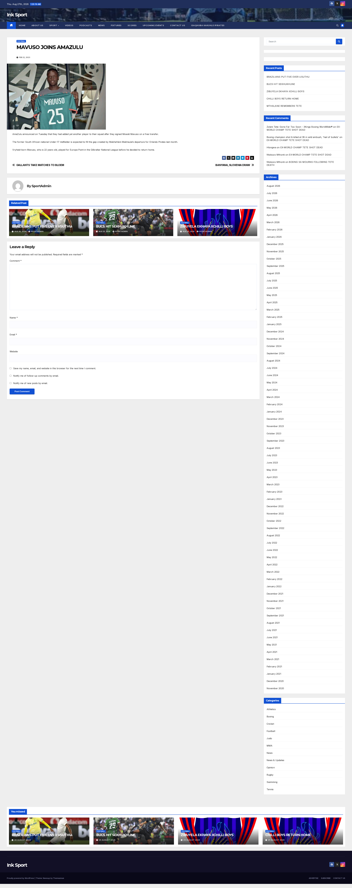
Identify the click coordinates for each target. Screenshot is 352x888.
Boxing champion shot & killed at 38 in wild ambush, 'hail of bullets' (303, 137)
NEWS (101, 25)
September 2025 (275, 266)
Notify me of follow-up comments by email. (36, 375)
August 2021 (273, 622)
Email (13, 334)
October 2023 (274, 433)
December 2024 (275, 331)
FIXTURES (116, 25)
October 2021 (274, 608)
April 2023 (272, 477)
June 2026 (272, 200)
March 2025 (273, 309)
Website (14, 351)
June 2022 (272, 550)
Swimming (272, 782)
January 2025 (274, 324)
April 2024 (272, 389)
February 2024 (275, 404)
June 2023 (272, 462)
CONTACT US (177, 25)
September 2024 (276, 353)
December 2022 (275, 506)
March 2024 (273, 397)
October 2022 (274, 520)
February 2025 (274, 317)
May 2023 (272, 470)
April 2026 (272, 215)
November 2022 (275, 513)
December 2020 (275, 681)
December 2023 (275, 419)
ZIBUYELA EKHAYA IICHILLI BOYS (206, 226)
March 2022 (273, 571)
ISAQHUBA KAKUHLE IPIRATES (208, 25)
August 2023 (273, 448)
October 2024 (274, 346)
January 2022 (274, 586)
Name (14, 317)
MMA (270, 745)
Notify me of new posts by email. (30, 383)
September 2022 (275, 528)
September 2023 (275, 440)
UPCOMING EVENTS (153, 25)
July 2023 (272, 455)
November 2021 (275, 601)
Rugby (270, 774)
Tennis (270, 789)
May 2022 (272, 557)
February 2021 (274, 666)
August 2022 (273, 535)
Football (21, 41)
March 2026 (273, 222)
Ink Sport (17, 15)
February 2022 (274, 579)
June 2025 (272, 287)
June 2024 (272, 375)
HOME (22, 25)
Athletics (271, 709)
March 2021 (273, 659)
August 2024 (273, 360)
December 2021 (275, 593)
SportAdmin (41, 186)
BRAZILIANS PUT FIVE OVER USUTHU (42, 226)
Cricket (270, 723)
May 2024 (272, 382)
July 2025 (272, 280)
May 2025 (272, 295)
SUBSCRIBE (326, 878)
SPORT (53, 25)
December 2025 (275, 244)
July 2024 (272, 368)
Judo (269, 738)
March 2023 (273, 484)
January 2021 (274, 673)
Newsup (46, 878)
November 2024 (275, 338)
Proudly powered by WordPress (21, 878)
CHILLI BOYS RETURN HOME (283, 98)
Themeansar (58, 878)
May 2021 (272, 644)
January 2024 (274, 411)
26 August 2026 (22, 840)
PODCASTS (85, 25)
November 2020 (275, 688)
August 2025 (273, 273)
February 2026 (275, 229)
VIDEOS (69, 25)
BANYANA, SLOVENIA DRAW (232, 165)
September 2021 (275, 615)
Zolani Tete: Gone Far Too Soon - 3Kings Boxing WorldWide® (299, 126)
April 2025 (272, 302)
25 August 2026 (107, 840)
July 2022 (272, 542)
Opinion (271, 767)
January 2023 (274, 499)
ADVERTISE (313, 878)
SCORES (132, 25)
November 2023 (275, 426)
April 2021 (272, 652)
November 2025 (275, 251)
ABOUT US (37, 25)
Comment (16, 260)
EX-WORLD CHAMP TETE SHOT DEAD (288, 140)
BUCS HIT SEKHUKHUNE (116, 226)
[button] (337, 25)
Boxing (270, 716)
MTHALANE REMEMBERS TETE (284, 106)
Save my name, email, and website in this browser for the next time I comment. (54, 368)
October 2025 (274, 258)
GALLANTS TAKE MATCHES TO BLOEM (40, 165)
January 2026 (274, 236)
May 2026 (272, 207)
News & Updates (275, 760)
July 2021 (272, 630)
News (270, 753)
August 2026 (273, 186)
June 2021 (272, 637)
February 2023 (274, 491)
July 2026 (272, 193)
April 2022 (272, 564)
